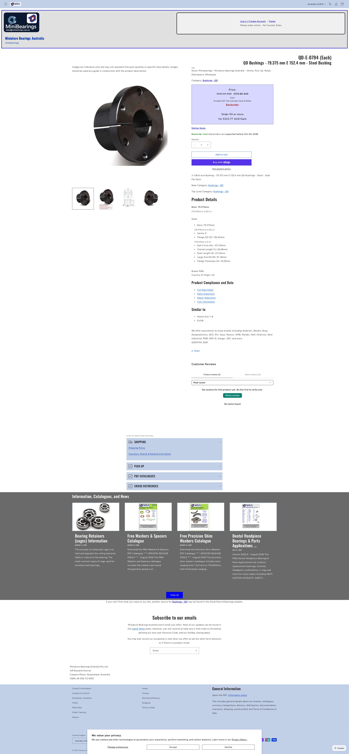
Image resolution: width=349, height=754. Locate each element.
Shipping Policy (137, 448)
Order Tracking (79, 712)
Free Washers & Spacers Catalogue (147, 538)
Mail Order (77, 707)
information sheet (237, 695)
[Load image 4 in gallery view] (151, 198)
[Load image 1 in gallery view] (83, 198)
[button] (6, 4)
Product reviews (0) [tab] (212, 374)
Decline (228, 747)
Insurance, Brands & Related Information (150, 454)
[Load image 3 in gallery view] (128, 198)
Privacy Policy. (239, 739)
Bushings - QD (210, 80)
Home (272, 21)
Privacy (145, 693)
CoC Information (206, 302)
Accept (173, 747)
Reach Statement (206, 298)
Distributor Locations (82, 698)
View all (174, 595)
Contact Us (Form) (81, 693)
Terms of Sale (148, 707)
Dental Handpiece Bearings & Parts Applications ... (246, 540)
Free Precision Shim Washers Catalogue (196, 538)
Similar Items (198, 128)
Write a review (232, 395)
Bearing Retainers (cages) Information (91, 538)
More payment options (221, 169)
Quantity (195, 139)
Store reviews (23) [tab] (253, 374)
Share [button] (197, 351)
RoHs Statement (206, 294)
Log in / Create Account (253, 21)
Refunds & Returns (151, 698)
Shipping (146, 703)
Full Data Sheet (205, 290)
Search (75, 717)
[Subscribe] (196, 650)
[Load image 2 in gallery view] (105, 198)
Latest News (138, 628)
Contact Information (81, 688)
